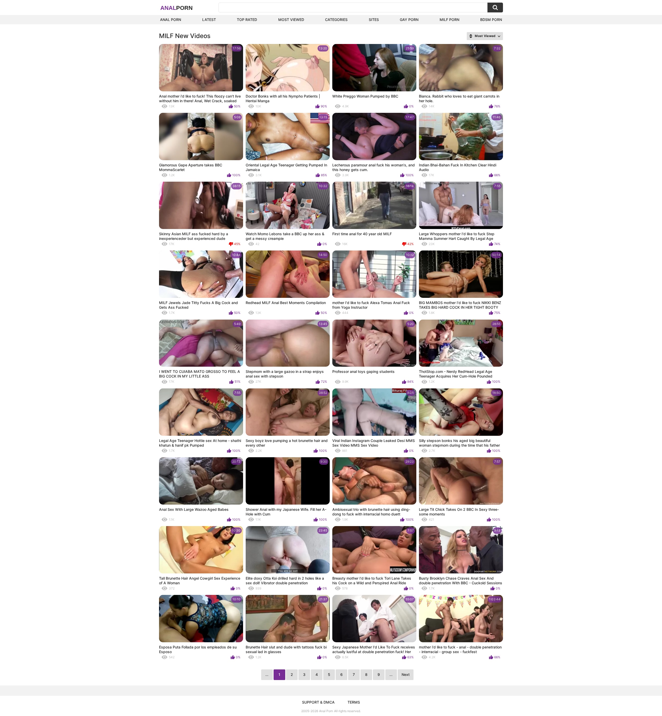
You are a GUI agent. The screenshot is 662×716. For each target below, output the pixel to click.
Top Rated (247, 19)
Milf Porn (449, 19)
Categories (336, 19)
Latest (209, 19)
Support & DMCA (318, 702)
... (391, 674)
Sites (374, 19)
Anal (176, 8)
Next (406, 674)
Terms (354, 702)
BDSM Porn (491, 19)
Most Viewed (291, 19)
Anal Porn (170, 19)
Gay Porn (409, 19)
